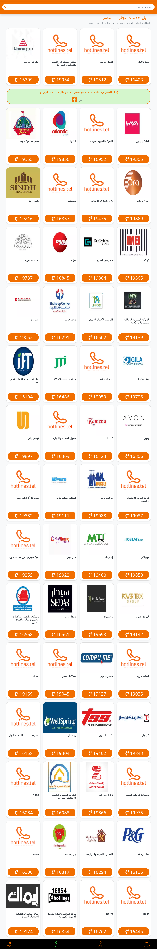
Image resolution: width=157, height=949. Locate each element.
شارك (56, 945)
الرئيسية (146, 945)
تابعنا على (82, 100)
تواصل (100, 945)
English (10, 945)
